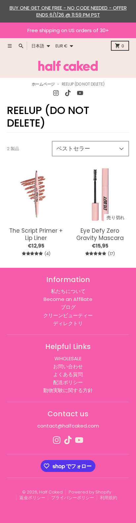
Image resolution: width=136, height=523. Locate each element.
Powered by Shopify (90, 492)
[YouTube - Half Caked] (80, 93)
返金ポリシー (32, 497)
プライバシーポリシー (72, 497)
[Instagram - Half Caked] (56, 93)
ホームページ (43, 84)
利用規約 (108, 497)
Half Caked (51, 492)
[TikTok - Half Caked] (68, 93)
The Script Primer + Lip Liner (36, 234)
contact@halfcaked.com (68, 425)
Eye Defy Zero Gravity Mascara (100, 234)
